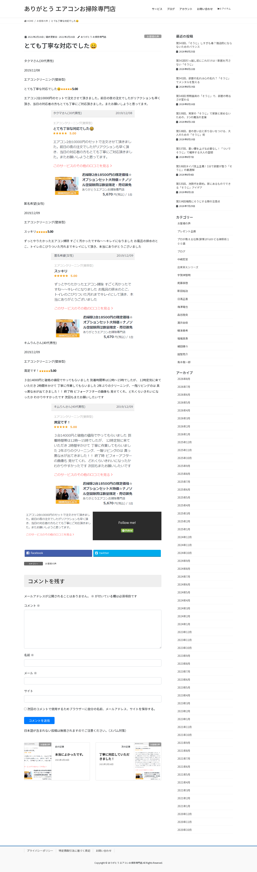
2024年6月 (183, 584)
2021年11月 (184, 727)
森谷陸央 (182, 315)
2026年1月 (183, 434)
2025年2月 (183, 521)
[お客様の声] (37, 756)
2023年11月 (184, 640)
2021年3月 (183, 790)
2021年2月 (183, 798)
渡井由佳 (182, 322)
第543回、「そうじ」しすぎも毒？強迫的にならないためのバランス (204, 45)
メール (30, 673)
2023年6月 (183, 679)
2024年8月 (183, 568)
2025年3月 (183, 513)
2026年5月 (183, 402)
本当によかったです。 (70, 754)
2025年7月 (183, 481)
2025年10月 (184, 458)
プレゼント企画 (186, 231)
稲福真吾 (182, 338)
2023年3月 (183, 703)
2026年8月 (183, 379)
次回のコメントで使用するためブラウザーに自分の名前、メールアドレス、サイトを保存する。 (92, 709)
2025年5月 (183, 497)
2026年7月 (183, 387)
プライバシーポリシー (40, 850)
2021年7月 (183, 758)
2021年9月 (183, 743)
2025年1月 (183, 529)
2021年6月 (183, 766)
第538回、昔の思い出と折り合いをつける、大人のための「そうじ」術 (203, 133)
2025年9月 (183, 466)
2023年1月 (183, 719)
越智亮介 (182, 354)
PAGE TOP (248, 842)
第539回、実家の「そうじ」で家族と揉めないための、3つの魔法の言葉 (203, 115)
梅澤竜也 (182, 307)
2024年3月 (183, 608)
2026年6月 (183, 394)
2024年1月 (183, 624)
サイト (28, 691)
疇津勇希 (182, 330)
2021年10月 (184, 735)
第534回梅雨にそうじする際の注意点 (198, 201)
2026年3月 (183, 418)
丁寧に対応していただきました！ (114, 756)
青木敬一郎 (184, 362)
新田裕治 (182, 291)
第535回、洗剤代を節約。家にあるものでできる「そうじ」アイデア (203, 185)
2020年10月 (184, 830)
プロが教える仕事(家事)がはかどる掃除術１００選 (203, 241)
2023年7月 (183, 671)
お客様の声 (153, 36)
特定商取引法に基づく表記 (74, 850)
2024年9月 (183, 561)
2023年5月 (183, 687)
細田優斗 (182, 346)
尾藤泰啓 (182, 283)
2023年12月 (184, 632)
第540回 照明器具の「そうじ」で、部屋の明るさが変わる (203, 98)
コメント (32, 605)
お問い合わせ (104, 850)
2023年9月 (183, 656)
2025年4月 (183, 505)
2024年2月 (183, 616)
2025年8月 (183, 474)
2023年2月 (183, 711)
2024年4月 (183, 600)
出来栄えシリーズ (187, 267)
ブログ (181, 251)
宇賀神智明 (184, 275)
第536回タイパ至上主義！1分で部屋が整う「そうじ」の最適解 (204, 168)
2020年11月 (184, 822)
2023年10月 (184, 648)
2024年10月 (184, 553)
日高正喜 (182, 299)
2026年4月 (183, 410)
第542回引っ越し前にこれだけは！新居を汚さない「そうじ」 (203, 62)
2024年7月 (183, 576)
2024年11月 (184, 545)
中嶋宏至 (182, 259)
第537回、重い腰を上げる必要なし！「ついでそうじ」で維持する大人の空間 (203, 150)
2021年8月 (183, 750)
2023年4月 (183, 695)
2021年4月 (183, 782)
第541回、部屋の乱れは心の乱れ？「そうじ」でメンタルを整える (203, 80)
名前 (29, 655)
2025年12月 (184, 442)
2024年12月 (184, 537)
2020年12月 (184, 814)
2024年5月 (183, 592)
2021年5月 (183, 774)
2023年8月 (183, 663)
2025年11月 (184, 450)
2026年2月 (183, 426)
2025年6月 (183, 489)
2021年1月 (183, 806)
